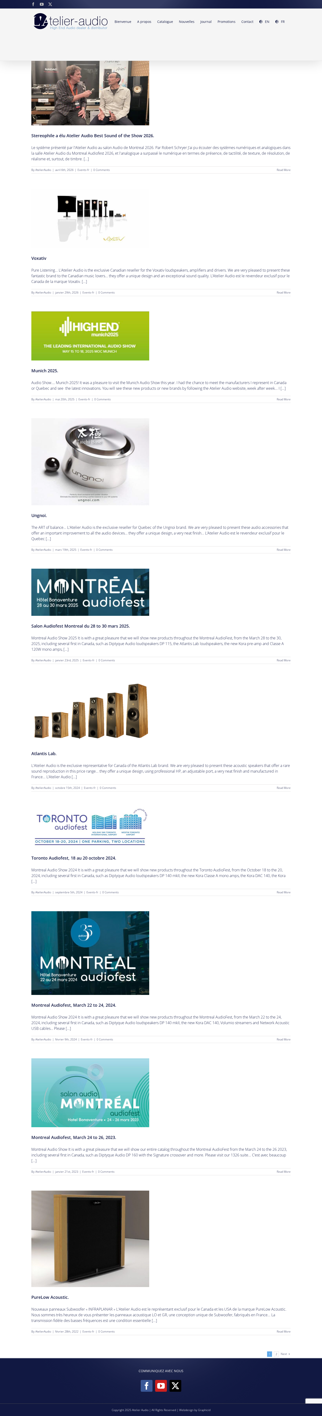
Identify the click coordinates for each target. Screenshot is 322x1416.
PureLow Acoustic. (50, 1297)
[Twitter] (175, 1386)
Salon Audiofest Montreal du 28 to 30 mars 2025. (80, 626)
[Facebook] (147, 1386)
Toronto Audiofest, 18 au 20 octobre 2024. (73, 858)
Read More (284, 170)
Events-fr (83, 170)
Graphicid (204, 1410)
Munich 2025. (44, 370)
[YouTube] (161, 1386)
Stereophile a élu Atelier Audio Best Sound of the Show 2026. (92, 135)
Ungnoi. (39, 515)
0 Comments (101, 170)
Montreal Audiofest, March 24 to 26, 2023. (73, 1137)
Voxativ (38, 258)
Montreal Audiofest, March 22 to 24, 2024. (73, 1005)
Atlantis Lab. (44, 753)
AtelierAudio (43, 170)
